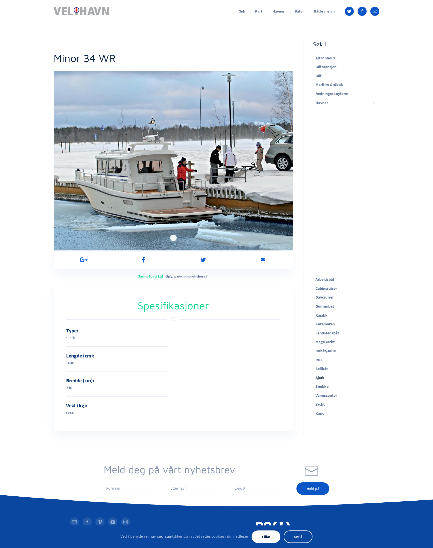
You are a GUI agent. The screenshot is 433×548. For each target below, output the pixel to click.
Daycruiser (324, 297)
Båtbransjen (324, 11)
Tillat (266, 536)
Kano (319, 413)
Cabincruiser (326, 288)
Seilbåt (321, 368)
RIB (318, 359)
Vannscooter (326, 395)
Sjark (319, 377)
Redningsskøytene (331, 93)
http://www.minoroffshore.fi (186, 276)
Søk (242, 11)
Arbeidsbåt (324, 279)
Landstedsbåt (327, 332)
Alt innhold (325, 57)
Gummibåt (324, 306)
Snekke (322, 386)
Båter (299, 11)
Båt (318, 75)
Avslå (298, 536)
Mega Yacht (325, 341)
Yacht (320, 404)
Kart (258, 11)
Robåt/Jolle (325, 350)
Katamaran (325, 323)
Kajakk (321, 315)
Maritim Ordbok (329, 84)
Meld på (312, 488)
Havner (278, 11)
